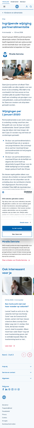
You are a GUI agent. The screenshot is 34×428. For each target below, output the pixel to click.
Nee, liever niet (17, 234)
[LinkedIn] (6, 389)
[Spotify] (9, 389)
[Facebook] (3, 389)
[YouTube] (16, 389)
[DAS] (17, 6)
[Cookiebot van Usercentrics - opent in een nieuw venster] (24, 192)
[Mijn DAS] (27, 6)
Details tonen (24, 222)
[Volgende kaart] (29, 355)
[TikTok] (19, 389)
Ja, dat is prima (17, 228)
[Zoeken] (31, 6)
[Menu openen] (4, 6)
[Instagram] (12, 389)
